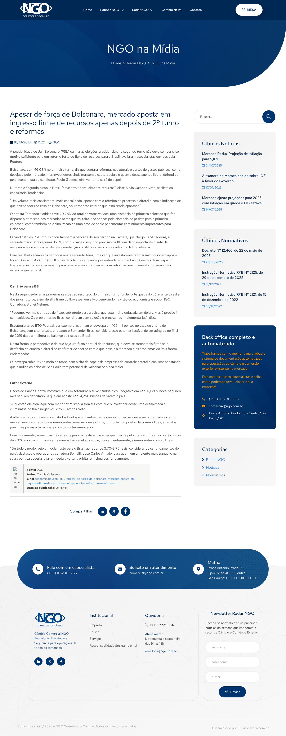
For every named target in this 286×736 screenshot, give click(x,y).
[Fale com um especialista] (37, 569)
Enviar (235, 692)
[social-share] (102, 511)
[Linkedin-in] (38, 661)
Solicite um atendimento (152, 567)
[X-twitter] (50, 661)
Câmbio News (171, 10)
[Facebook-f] (61, 661)
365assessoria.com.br (253, 728)
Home (87, 10)
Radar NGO (140, 10)
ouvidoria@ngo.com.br (161, 651)
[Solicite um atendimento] (120, 569)
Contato (196, 10)
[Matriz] (198, 569)
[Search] (268, 116)
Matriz (214, 562)
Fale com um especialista (71, 567)
